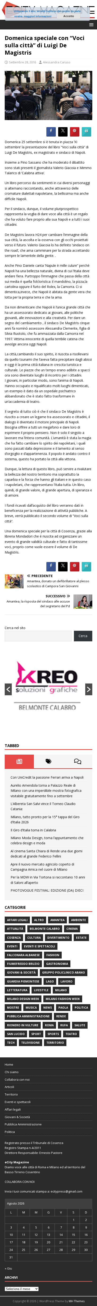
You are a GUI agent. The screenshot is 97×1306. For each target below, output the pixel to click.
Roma (49, 1025)
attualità (15, 929)
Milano (61, 990)
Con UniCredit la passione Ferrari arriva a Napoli (47, 777)
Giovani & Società (21, 972)
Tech (11, 1043)
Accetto (68, 16)
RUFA (64, 1025)
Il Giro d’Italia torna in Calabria (33, 830)
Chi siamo (12, 1072)
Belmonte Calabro (45, 929)
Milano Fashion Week (63, 999)
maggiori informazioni (37, 16)
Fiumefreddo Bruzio (23, 964)
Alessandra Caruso (56, 62)
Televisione (30, 1043)
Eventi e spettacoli (39, 946)
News (47, 1008)
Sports (53, 1034)
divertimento (58, 938)
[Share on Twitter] (63, 135)
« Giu (8, 1268)
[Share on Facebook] (51, 135)
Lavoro (67, 981)
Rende (61, 1016)
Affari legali (17, 920)
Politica (81, 1008)
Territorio (55, 1043)
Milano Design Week (23, 999)
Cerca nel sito (15, 628)
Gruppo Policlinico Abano (63, 972)
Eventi (12, 946)
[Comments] (77, 761)
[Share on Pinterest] (74, 135)
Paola (63, 1008)
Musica (31, 1008)
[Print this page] (86, 135)
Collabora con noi (17, 1079)
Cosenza (14, 938)
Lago (50, 981)
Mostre (13, 1008)
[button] (90, 24)
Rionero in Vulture (22, 1025)
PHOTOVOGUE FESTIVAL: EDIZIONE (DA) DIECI (47, 890)
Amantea (57, 920)
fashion (52, 955)
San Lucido (16, 1034)
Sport (36, 1034)
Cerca (83, 636)
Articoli (9, 1087)
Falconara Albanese (23, 955)
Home (9, 1064)
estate (81, 938)
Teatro (71, 1034)
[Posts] (19, 761)
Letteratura (17, 990)
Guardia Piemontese (23, 981)
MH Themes (77, 1301)
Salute (79, 1025)
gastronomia (57, 964)
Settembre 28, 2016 (22, 62)
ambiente (78, 920)
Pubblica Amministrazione (28, 1016)
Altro (39, 920)
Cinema (72, 929)
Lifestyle (41, 990)
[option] (48, 689)
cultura (34, 938)
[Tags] (48, 761)
